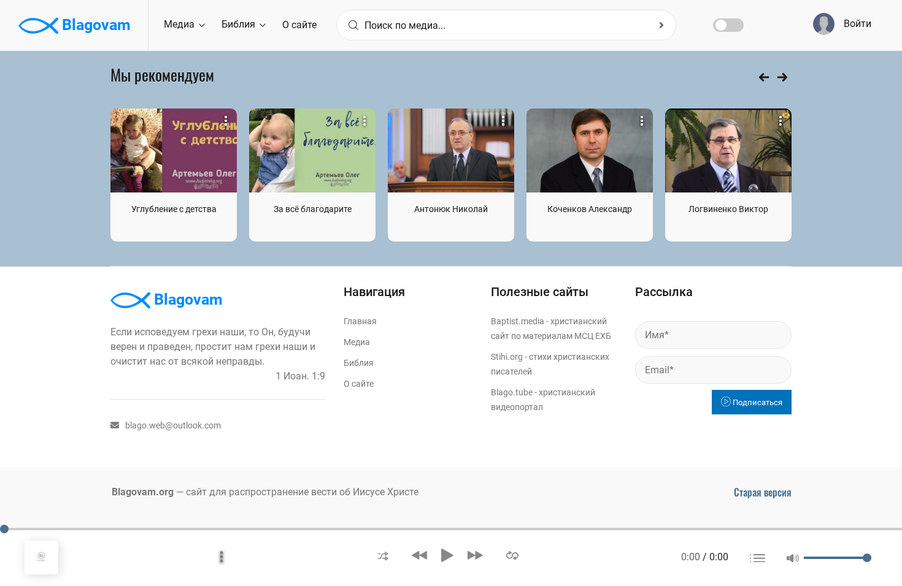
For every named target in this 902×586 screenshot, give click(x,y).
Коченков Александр (589, 209)
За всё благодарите (313, 209)
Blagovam (94, 25)
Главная (360, 321)
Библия (240, 24)
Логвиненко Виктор (728, 209)
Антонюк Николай (451, 209)
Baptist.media (517, 321)
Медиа (180, 24)
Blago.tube (512, 392)
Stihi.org (507, 357)
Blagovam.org (143, 492)
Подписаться (756, 402)
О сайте (299, 25)
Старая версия (763, 492)
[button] (383, 555)
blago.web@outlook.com (173, 425)
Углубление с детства (174, 209)
